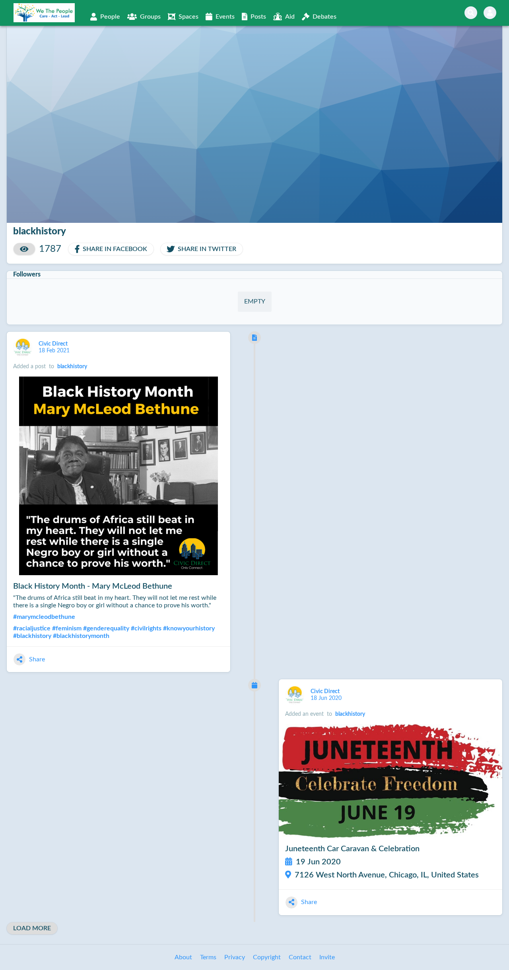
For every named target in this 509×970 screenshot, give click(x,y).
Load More (32, 928)
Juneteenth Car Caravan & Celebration (352, 849)
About (183, 957)
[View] (24, 249)
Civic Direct (54, 344)
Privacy (234, 957)
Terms (208, 957)
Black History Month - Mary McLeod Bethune (92, 586)
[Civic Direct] (22, 347)
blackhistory (72, 366)
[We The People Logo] (44, 12)
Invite (327, 957)
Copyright (267, 957)
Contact (300, 957)
